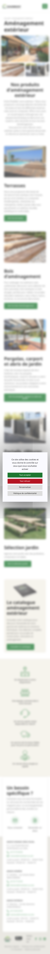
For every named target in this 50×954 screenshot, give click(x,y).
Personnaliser (25, 487)
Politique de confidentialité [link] (25, 493)
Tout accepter (25, 475)
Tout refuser (25, 481)
